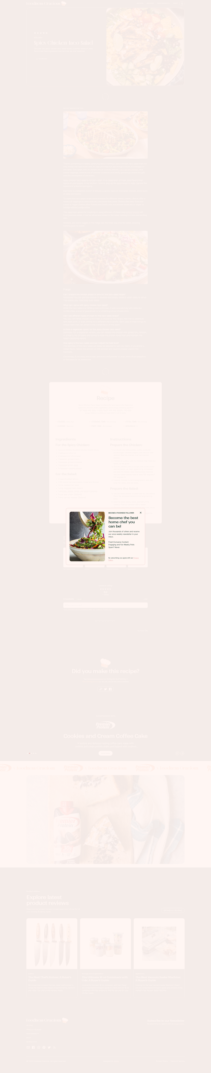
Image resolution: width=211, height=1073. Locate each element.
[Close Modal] (140, 512)
